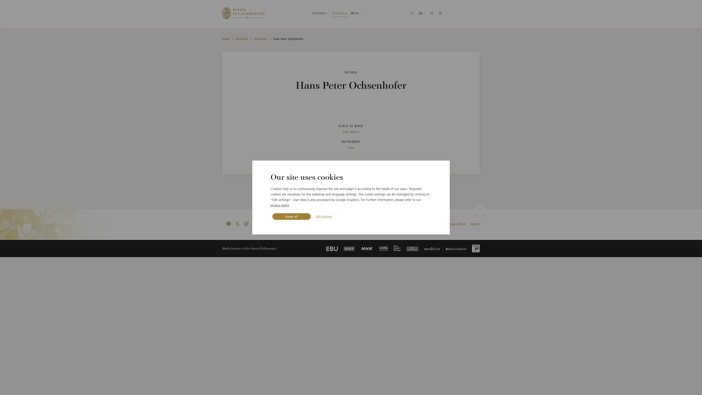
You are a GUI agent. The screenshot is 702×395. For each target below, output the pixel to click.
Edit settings (324, 216)
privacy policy (280, 205)
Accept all (291, 216)
